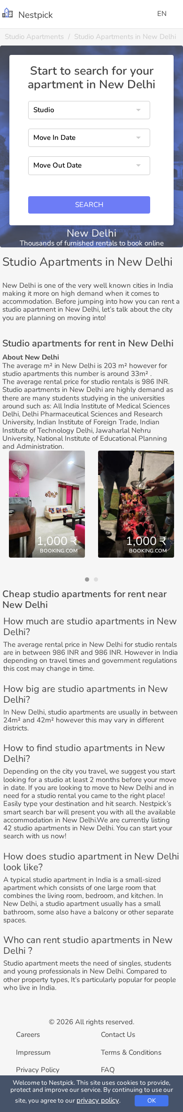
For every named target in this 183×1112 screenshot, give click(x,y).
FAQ (108, 1069)
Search (89, 204)
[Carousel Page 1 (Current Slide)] (87, 579)
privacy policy (97, 1100)
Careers (28, 1034)
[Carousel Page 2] (96, 579)
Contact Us (118, 1034)
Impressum (33, 1052)
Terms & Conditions (131, 1052)
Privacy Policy (38, 1069)
